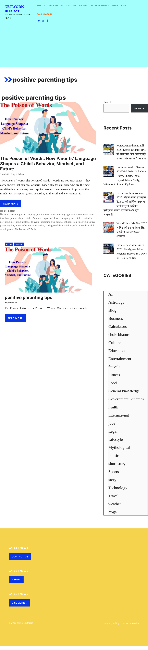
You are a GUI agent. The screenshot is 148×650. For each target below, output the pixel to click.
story (12, 210)
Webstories (119, 5)
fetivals (114, 367)
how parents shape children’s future (23, 218)
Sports (83, 5)
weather (114, 504)
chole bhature (119, 334)
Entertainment (100, 5)
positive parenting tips (28, 297)
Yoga (112, 512)
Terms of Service (130, 623)
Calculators (117, 326)
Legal (113, 431)
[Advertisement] (74, 45)
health (113, 407)
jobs (111, 423)
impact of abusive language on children (63, 218)
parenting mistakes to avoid (25, 222)
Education (116, 350)
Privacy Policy (111, 623)
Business (115, 318)
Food (112, 383)
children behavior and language (53, 214)
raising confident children (59, 225)
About (16, 579)
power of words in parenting (29, 225)
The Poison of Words (25, 229)
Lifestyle (115, 439)
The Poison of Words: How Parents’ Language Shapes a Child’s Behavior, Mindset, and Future (48, 163)
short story (117, 463)
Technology (56, 5)
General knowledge (124, 391)
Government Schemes (126, 399)
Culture (71, 5)
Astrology (116, 302)
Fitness (114, 375)
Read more (10, 203)
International (118, 415)
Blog (39, 5)
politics (114, 455)
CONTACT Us (20, 556)
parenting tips (48, 222)
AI (110, 294)
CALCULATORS (45, 14)
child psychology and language (20, 214)
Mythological (119, 447)
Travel (113, 496)
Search (107, 102)
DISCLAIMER (19, 602)
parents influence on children (71, 222)
